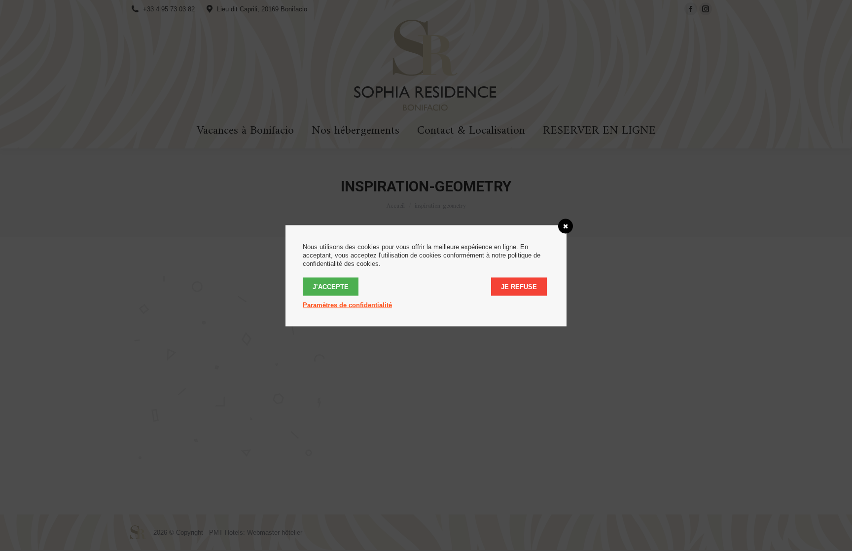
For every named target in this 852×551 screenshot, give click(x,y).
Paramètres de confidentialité (347, 304)
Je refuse (519, 286)
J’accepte (331, 286)
